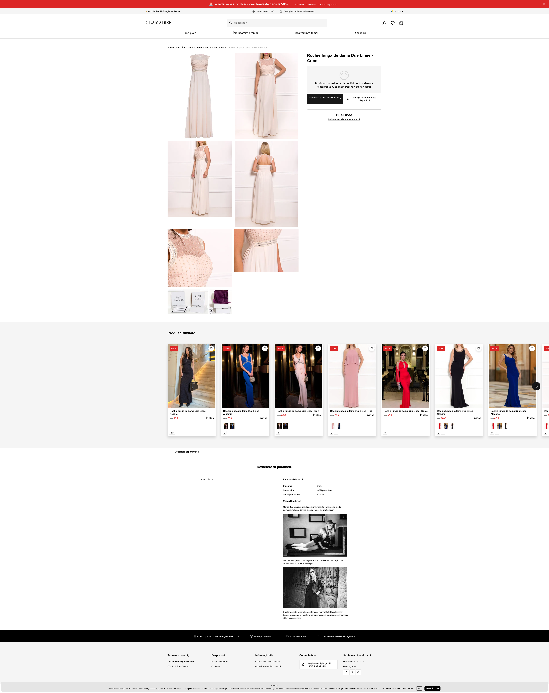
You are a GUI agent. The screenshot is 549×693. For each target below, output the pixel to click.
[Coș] (401, 23)
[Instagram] (358, 672)
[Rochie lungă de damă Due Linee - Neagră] (452, 426)
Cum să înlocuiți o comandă (267, 661)
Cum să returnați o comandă (268, 666)
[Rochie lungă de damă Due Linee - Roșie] (440, 426)
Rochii (208, 47)
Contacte (215, 666)
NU (419, 688)
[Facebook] (346, 672)
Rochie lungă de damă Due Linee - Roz (298, 411)
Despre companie (219, 661)
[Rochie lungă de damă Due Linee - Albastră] (232, 426)
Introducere (174, 47)
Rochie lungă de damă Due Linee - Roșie (406, 411)
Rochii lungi (220, 47)
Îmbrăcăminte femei (192, 47)
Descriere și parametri (187, 451)
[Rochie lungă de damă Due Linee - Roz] (226, 426)
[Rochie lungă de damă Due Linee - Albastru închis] (339, 426)
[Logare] (384, 23)
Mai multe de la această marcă (344, 119)
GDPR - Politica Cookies (178, 666)
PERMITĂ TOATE (432, 688)
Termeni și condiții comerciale (181, 661)
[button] (544, 4)
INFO (412, 688)
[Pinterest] (352, 672)
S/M (172, 433)
